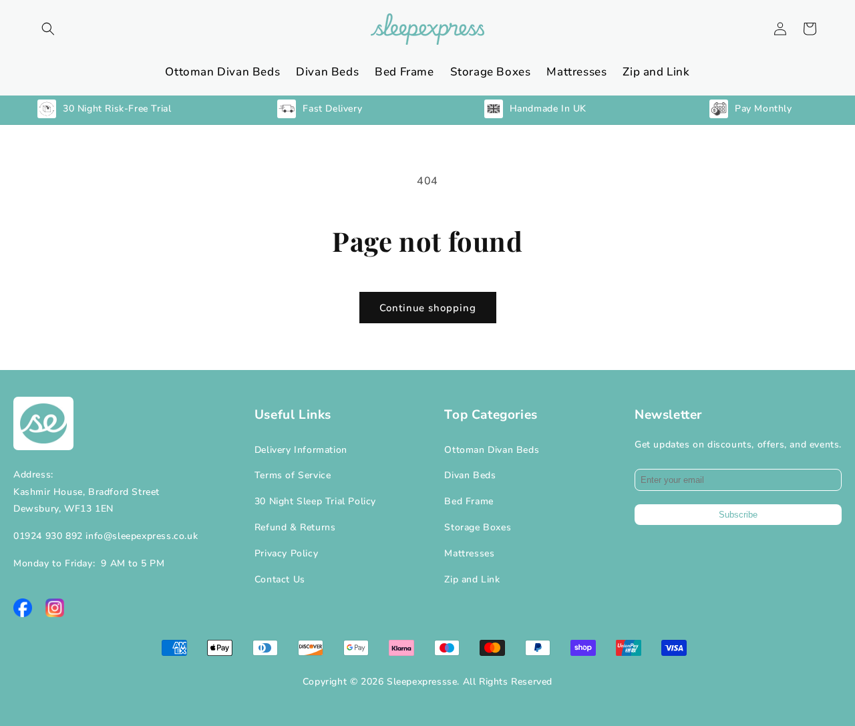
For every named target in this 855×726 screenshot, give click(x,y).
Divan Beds (470, 475)
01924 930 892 (48, 536)
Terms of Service (292, 475)
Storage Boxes (477, 527)
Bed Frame (468, 501)
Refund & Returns (295, 527)
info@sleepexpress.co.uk (142, 536)
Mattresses (469, 553)
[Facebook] (22, 607)
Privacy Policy (286, 553)
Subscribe (738, 515)
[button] (48, 28)
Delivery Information (300, 449)
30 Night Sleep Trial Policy (315, 501)
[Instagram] (54, 607)
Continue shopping (427, 308)
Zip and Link (472, 579)
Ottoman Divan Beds (491, 449)
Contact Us (279, 579)
